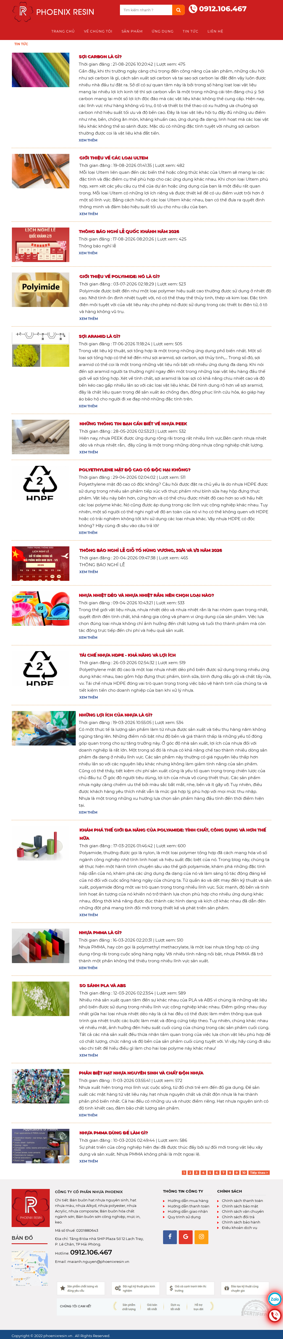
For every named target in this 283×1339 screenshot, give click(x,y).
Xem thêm (88, 140)
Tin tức (21, 44)
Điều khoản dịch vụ (239, 1227)
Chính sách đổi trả (238, 1217)
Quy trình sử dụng (184, 1217)
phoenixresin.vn (58, 1335)
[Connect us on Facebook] (170, 1237)
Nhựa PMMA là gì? (100, 932)
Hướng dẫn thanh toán (188, 1206)
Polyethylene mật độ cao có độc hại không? (134, 469)
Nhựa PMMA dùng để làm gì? (113, 1132)
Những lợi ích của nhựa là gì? (115, 714)
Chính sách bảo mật (239, 1206)
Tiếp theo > (259, 1173)
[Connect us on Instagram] (201, 1237)
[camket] (163, 1299)
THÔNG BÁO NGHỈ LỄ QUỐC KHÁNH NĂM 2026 (129, 231)
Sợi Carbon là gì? (100, 56)
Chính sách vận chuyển (242, 1211)
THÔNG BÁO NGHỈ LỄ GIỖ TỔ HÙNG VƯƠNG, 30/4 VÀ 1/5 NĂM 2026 (150, 550)
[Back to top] (277, 1329)
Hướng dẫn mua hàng (187, 1200)
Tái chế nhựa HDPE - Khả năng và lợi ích (127, 655)
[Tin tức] (55, 12)
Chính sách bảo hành (240, 1222)
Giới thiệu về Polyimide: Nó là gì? (119, 276)
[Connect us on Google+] (186, 1237)
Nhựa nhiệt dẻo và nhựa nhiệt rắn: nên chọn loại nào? (146, 595)
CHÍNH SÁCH (229, 1191)
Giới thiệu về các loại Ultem (113, 157)
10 (243, 1173)
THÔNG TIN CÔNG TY (183, 1191)
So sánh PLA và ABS (102, 985)
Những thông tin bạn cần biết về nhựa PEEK (133, 423)
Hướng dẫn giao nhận (187, 1211)
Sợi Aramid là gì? (99, 336)
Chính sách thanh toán (242, 1200)
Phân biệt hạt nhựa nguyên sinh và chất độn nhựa (141, 1072)
